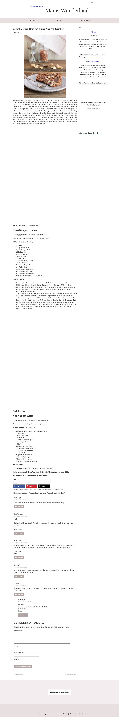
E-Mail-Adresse (19, 652)
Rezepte (33, 20)
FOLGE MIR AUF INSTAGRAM (59, 692)
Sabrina (16, 514)
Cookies (65, 714)
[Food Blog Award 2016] (93, 127)
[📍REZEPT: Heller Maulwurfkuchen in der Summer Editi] (109, 686)
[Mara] (93, 32)
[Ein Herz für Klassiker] (93, 99)
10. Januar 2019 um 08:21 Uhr (25, 601)
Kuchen (31, 489)
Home (33, 714)
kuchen (54, 489)
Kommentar (18, 631)
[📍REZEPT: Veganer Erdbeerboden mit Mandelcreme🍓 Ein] (10, 697)
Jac (15, 565)
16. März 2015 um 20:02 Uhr (20, 567)
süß (62, 489)
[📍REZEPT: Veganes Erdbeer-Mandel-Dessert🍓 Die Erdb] (89, 697)
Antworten (19, 506)
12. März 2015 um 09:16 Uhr (20, 499)
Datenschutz (57, 714)
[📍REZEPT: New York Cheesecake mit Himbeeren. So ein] (50, 686)
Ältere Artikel (70, 674)
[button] (19, 486)
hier (91, 105)
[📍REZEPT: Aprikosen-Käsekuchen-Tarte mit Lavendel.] (30, 686)
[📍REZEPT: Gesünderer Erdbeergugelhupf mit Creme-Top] (30, 697)
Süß (35, 489)
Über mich (59, 20)
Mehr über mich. (96, 49)
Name (16, 646)
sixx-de (97, 74)
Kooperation (86, 20)
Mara (15, 498)
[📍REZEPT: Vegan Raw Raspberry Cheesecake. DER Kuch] (50, 697)
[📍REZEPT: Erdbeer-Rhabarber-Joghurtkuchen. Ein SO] (69, 697)
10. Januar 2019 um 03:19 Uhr (21, 585)
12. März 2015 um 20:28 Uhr (20, 542)
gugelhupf (48, 489)
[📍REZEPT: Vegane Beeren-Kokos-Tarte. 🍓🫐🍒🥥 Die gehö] (69, 686)
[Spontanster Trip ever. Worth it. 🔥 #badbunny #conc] (10, 686)
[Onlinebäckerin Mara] (93, 61)
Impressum (47, 714)
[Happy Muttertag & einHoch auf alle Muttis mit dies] (109, 697)
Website (16, 659)
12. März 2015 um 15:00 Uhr (20, 516)
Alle (22, 489)
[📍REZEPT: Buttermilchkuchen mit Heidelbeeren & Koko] (89, 686)
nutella (58, 489)
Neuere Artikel (19, 674)
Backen (26, 489)
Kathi (15, 540)
